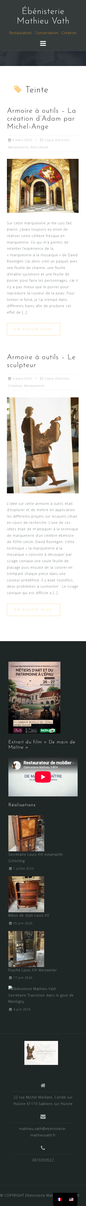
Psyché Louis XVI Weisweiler (32, 970)
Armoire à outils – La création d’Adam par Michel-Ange (41, 119)
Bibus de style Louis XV (28, 915)
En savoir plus (33, 329)
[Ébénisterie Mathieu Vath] (41, 1052)
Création (15, 385)
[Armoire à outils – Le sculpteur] (43, 444)
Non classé (39, 147)
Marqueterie (18, 147)
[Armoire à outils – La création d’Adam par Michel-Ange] (43, 185)
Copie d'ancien (56, 140)
